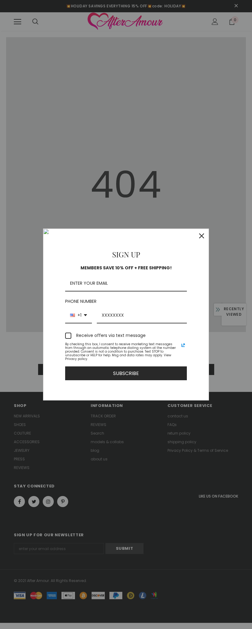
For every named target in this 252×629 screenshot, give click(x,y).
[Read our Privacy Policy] (183, 345)
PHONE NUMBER (80, 301)
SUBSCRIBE (126, 373)
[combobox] (78, 315)
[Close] (201, 236)
